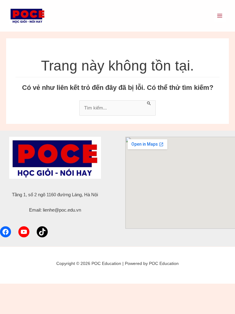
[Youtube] (23, 231)
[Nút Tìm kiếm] (149, 102)
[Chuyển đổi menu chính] (220, 16)
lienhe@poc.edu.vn (62, 210)
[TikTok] (42, 231)
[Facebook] (5, 231)
